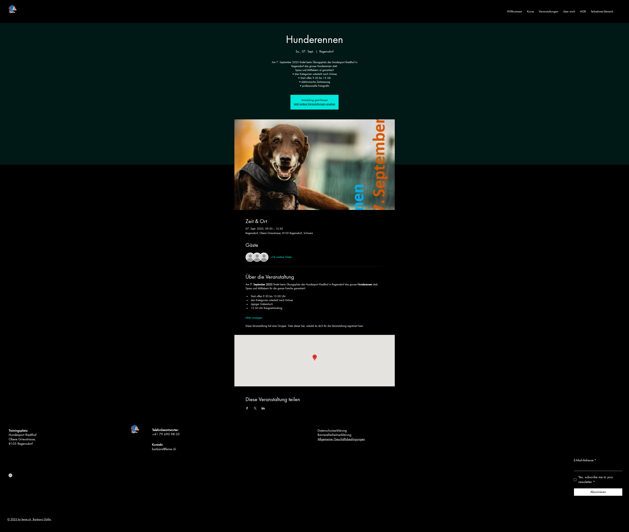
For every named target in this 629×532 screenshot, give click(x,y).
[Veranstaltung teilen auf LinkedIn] (263, 408)
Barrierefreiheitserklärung (334, 435)
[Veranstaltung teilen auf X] (255, 408)
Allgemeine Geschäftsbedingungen (341, 439)
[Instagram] (10, 475)
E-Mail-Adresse (585, 460)
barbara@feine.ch (164, 449)
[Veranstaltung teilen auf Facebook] (247, 408)
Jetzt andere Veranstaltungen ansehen (314, 104)
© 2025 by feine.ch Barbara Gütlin (29, 519)
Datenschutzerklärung (332, 431)
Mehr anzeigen (254, 317)
